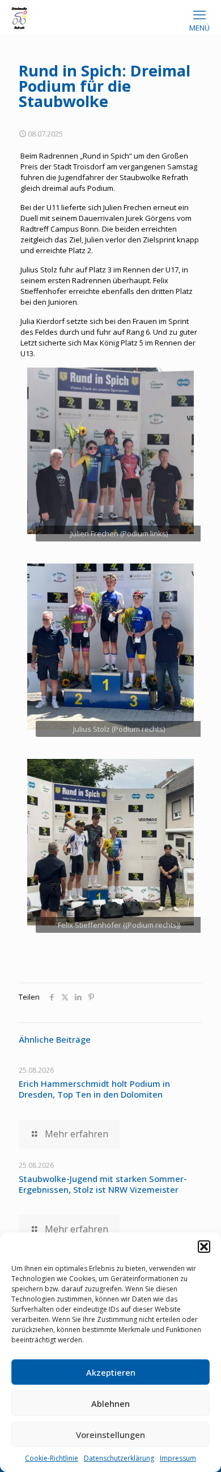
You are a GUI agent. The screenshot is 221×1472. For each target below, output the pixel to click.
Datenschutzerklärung (119, 1458)
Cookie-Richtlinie (51, 1458)
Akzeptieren (110, 1372)
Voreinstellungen (110, 1434)
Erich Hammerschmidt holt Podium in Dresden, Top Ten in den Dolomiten (94, 1089)
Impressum (178, 1458)
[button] (204, 1246)
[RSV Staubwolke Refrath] (19, 17)
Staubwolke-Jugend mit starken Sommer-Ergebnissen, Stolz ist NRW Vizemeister (103, 1184)
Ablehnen (110, 1403)
